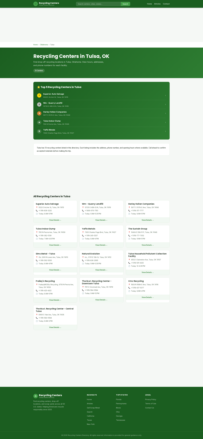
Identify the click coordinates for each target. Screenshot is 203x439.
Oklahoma (44, 45)
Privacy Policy (150, 399)
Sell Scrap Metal (93, 408)
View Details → (55, 220)
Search (125, 4)
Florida (118, 399)
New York (91, 424)
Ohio (118, 412)
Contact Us (149, 408)
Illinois (118, 408)
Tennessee (120, 420)
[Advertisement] (101, 25)
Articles (157, 4)
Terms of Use (150, 404)
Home (149, 4)
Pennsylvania (121, 404)
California (90, 416)
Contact (166, 4)
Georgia (119, 416)
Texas (89, 420)
